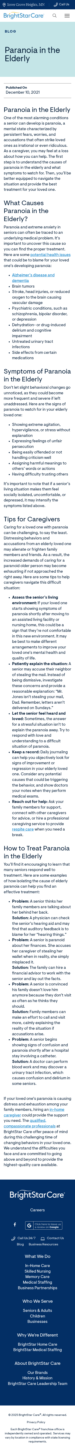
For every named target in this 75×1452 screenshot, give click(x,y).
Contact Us (55, 1238)
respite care (23, 830)
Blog (10, 31)
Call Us (64, 4)
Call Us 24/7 (27, 1238)
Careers (37, 1210)
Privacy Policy (36, 1422)
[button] (54, 15)
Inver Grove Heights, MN (26, 4)
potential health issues (50, 255)
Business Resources (43, 1244)
